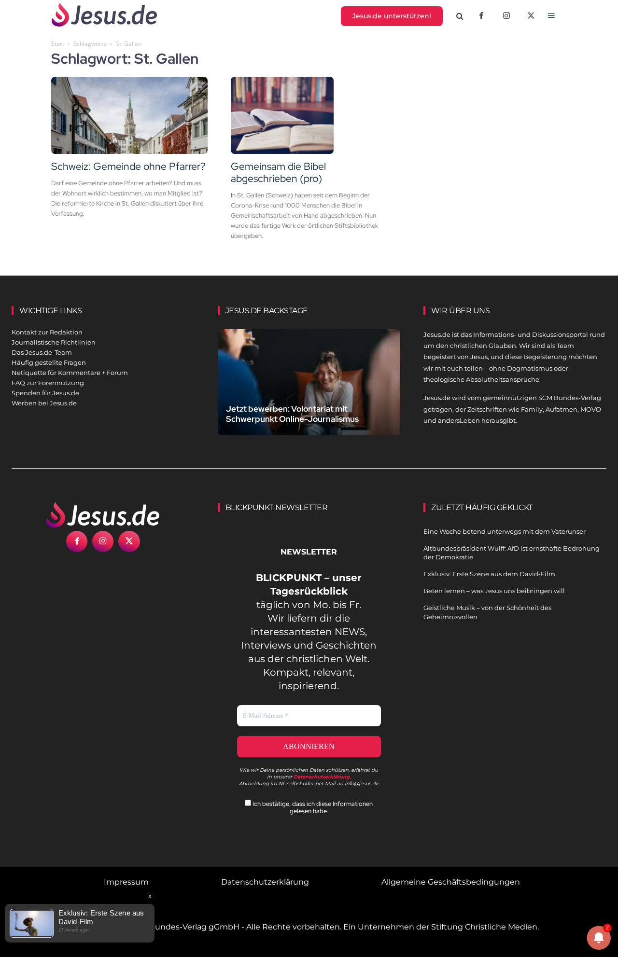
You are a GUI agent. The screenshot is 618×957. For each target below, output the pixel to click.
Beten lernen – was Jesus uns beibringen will (494, 591)
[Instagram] (506, 16)
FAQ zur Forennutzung (48, 383)
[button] (460, 16)
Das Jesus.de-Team (42, 352)
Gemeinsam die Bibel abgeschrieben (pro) (278, 172)
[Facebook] (481, 16)
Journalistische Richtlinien (54, 342)
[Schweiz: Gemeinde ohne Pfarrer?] (129, 115)
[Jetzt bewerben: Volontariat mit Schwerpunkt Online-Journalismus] (309, 385)
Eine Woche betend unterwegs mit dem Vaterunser (504, 531)
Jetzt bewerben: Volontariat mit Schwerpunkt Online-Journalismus (292, 413)
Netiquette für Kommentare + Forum (70, 372)
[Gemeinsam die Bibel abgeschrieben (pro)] (309, 115)
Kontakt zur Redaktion (47, 332)
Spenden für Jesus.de (45, 393)
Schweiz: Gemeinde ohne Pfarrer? (128, 166)
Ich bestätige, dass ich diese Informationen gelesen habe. (312, 807)
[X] (531, 16)
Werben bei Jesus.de (44, 403)
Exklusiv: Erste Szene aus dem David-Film (489, 574)
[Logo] (103, 514)
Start (57, 44)
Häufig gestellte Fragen (49, 362)
